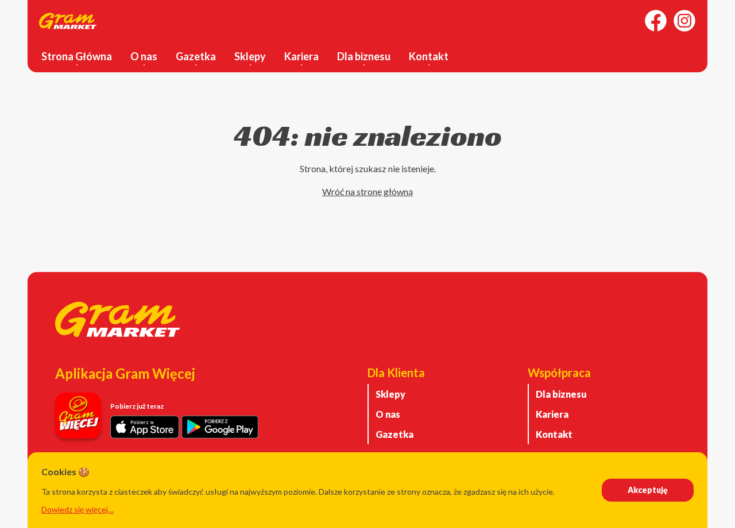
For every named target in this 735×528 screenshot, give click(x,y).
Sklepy (250, 56)
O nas (143, 56)
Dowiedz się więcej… (77, 509)
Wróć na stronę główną (367, 191)
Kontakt (428, 56)
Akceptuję (648, 490)
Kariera (301, 56)
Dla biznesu (363, 56)
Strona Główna (76, 56)
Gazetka (196, 56)
